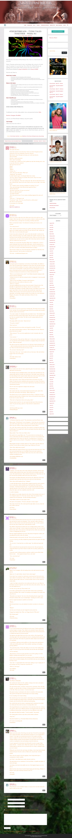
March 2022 (52, 336)
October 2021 (52, 347)
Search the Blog (52, 50)
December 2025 (52, 240)
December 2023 (52, 291)
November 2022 (52, 319)
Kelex (40, 112)
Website (5, 806)
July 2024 (51, 276)
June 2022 (51, 330)
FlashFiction (17, 136)
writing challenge (41, 136)
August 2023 (52, 300)
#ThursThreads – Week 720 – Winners (56, 83)
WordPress (40, 836)
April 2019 (51, 411)
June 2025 (51, 253)
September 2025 (52, 246)
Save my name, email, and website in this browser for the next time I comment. (22, 809)
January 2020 (52, 392)
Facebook (8, 115)
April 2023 (51, 308)
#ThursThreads (12, 136)
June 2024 (51, 278)
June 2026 (51, 227)
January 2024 (52, 289)
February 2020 (52, 390)
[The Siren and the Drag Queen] (58, 128)
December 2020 (52, 368)
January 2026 (52, 238)
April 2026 (51, 231)
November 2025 (52, 242)
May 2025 (51, 255)
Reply (44, 255)
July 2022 (51, 328)
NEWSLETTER (52, 25)
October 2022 (52, 321)
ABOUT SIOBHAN (59, 25)
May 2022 (51, 332)
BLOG (34, 25)
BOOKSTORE (29, 25)
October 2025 (52, 244)
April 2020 (51, 386)
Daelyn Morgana (12, 366)
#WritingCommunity (35, 136)
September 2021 (52, 349)
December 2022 (52, 317)
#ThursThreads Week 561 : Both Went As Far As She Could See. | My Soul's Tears (27, 464)
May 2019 (51, 409)
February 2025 (52, 261)
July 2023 (51, 302)
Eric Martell (12, 730)
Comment (6, 813)
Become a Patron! (53, 37)
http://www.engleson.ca (15, 207)
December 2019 (52, 394)
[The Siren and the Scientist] (58, 160)
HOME (25, 25)
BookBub (18, 115)
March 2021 (52, 362)
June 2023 (51, 304)
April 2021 (51, 360)
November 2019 (52, 396)
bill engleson (12, 146)
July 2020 (51, 379)
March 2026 (52, 233)
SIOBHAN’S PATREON (45, 25)
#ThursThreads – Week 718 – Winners (56, 94)
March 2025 (52, 259)
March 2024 (52, 285)
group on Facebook (23, 69)
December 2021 (52, 343)
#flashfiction (24, 136)
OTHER (64, 25)
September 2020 (52, 375)
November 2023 (52, 293)
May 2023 (51, 306)
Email (5, 803)
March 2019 (52, 413)
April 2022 (51, 334)
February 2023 (52, 313)
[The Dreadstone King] (58, 191)
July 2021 (51, 353)
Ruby (31, 836)
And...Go (64, 52)
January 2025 (52, 263)
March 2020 (52, 388)
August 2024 (52, 274)
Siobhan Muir (30, 35)
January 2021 (52, 366)
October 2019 (52, 398)
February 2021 (52, 364)
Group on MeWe (34, 69)
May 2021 (51, 358)
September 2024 (52, 272)
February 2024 (52, 287)
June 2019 (51, 407)
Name (5, 799)
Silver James (12, 305)
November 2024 (52, 268)
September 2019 (52, 401)
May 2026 (51, 229)
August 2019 (52, 403)
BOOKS (38, 25)
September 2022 (52, 323)
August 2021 (52, 351)
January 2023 (52, 315)
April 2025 (51, 257)
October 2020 (52, 373)
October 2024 (52, 270)
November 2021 (52, 345)
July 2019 (51, 405)
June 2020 (51, 381)
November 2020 (52, 371)
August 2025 (52, 248)
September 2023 (52, 298)
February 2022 (52, 338)
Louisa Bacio (12, 625)
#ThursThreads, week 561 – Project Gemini (20, 780)
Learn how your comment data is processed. (30, 831)
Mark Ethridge (12, 467)
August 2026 (52, 223)
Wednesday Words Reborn (54, 205)
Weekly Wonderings (53, 203)
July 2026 (51, 225)
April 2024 (51, 283)
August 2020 (52, 377)
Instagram (13, 115)
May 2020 (51, 383)
